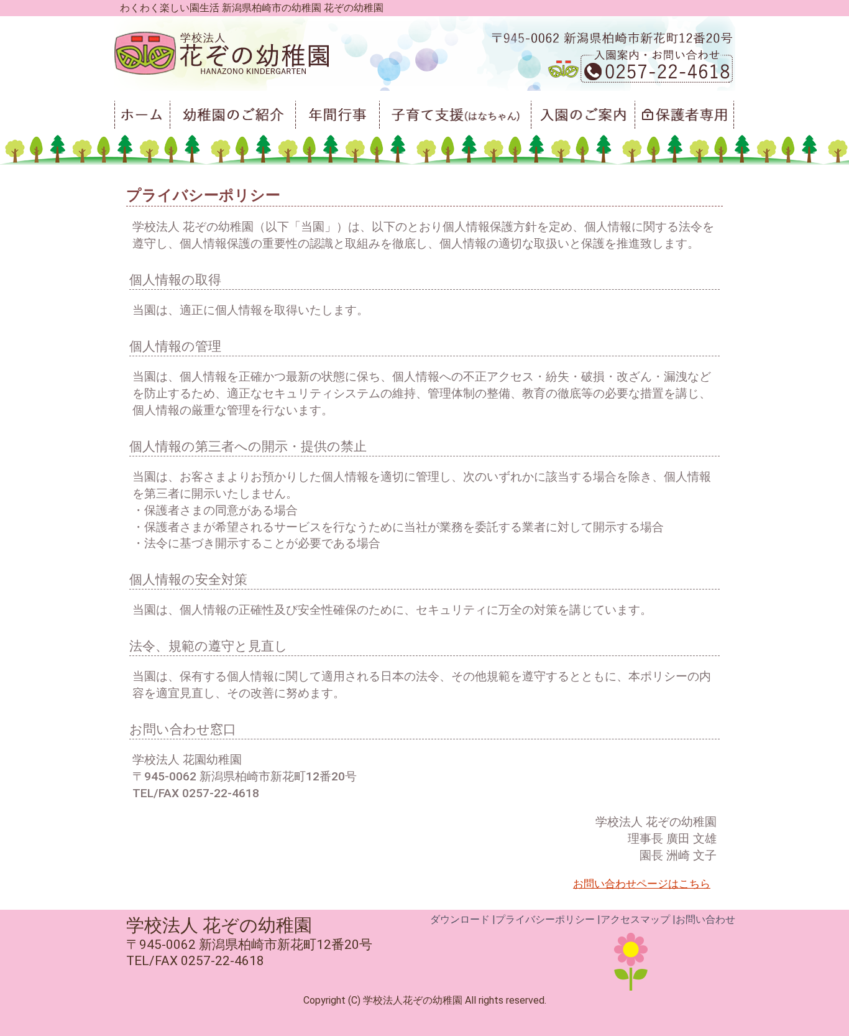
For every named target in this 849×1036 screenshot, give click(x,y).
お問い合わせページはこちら (641, 883)
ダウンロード (460, 919)
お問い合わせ (705, 919)
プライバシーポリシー (545, 919)
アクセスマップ (635, 919)
